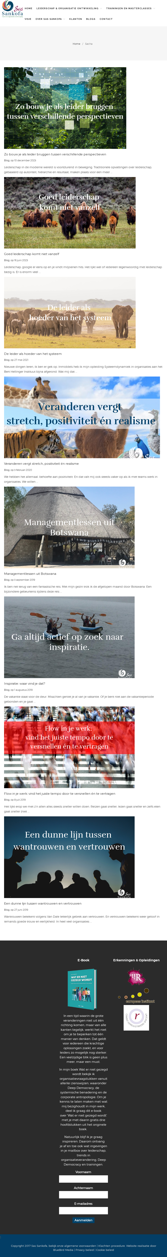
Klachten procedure (111, 1245)
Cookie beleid (105, 1249)
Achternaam (83, 1188)
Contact (106, 19)
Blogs (91, 19)
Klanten (75, 19)
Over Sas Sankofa (48, 19)
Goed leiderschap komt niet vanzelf (31, 254)
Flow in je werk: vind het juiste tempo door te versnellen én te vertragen (59, 794)
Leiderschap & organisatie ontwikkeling (67, 8)
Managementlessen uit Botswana (30, 574)
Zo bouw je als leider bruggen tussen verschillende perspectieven (55, 154)
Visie (28, 19)
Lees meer (83, 108)
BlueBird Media (63, 1249)
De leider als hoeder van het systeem (33, 354)
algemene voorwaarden (80, 1245)
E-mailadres (83, 1204)
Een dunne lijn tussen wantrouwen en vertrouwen (42, 903)
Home (28, 8)
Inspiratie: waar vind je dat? (24, 683)
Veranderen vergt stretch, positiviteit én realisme (41, 464)
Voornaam (83, 1172)
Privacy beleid (85, 1249)
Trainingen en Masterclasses (129, 8)
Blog (7, 160)
